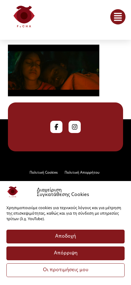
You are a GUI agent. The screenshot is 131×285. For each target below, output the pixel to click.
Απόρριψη (65, 253)
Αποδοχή (65, 236)
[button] (118, 16)
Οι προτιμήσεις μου (65, 270)
